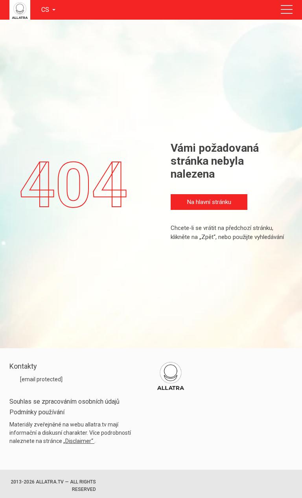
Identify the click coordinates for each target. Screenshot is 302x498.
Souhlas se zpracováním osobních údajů (64, 401)
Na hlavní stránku (209, 202)
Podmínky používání (36, 412)
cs (46, 9)
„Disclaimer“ (78, 441)
